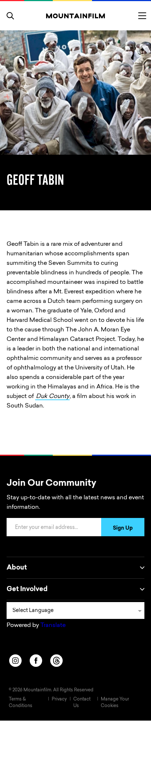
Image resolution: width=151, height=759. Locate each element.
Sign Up (123, 528)
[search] (10, 16)
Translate (53, 625)
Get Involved (27, 589)
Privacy (59, 699)
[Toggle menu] (142, 16)
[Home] (76, 16)
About (17, 568)
